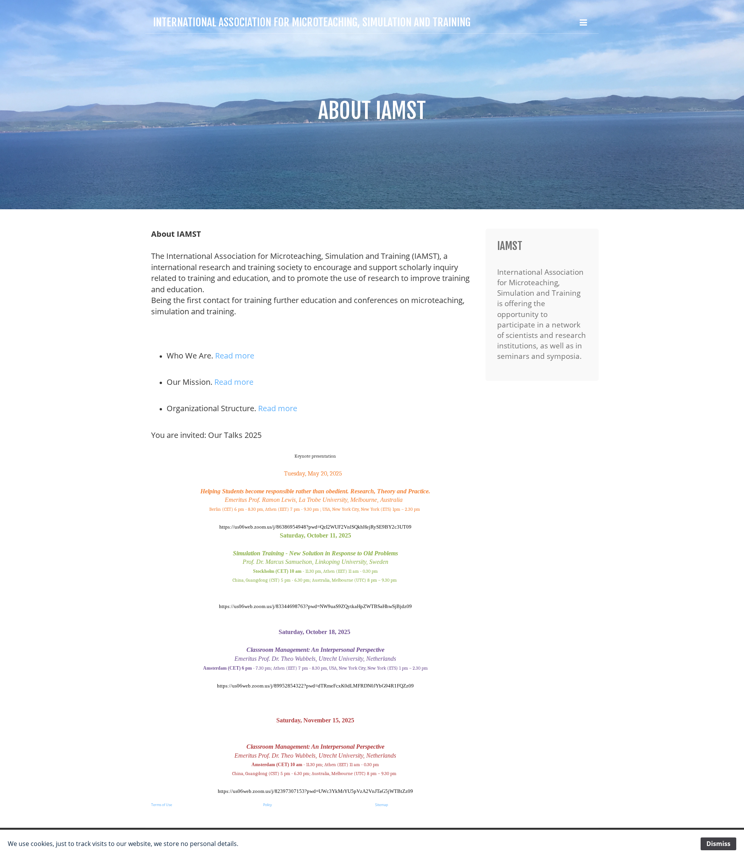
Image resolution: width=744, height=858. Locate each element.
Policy (267, 804)
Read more (234, 355)
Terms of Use (161, 804)
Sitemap (381, 804)
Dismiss (718, 843)
